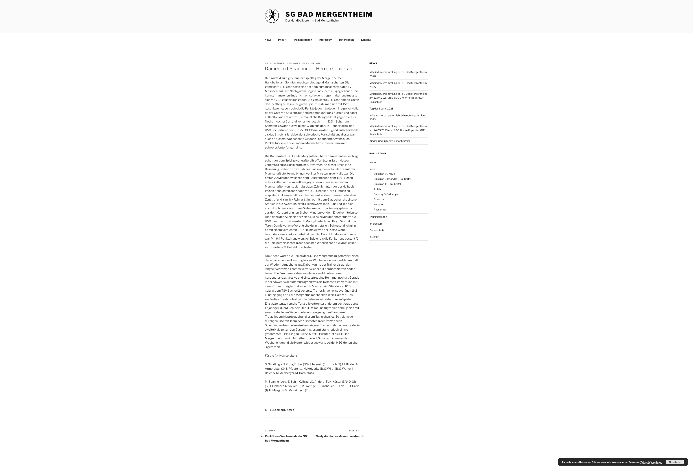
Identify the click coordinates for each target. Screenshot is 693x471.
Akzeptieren (675, 462)
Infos (281, 39)
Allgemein (277, 410)
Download (379, 199)
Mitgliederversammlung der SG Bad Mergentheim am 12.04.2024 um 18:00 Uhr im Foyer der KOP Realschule (398, 97)
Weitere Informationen (651, 462)
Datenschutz (346, 39)
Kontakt (366, 39)
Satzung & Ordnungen (386, 194)
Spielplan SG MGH (384, 173)
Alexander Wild (311, 63)
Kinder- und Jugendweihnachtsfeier (389, 140)
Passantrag (380, 209)
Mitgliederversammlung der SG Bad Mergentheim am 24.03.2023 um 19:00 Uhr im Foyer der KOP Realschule (398, 130)
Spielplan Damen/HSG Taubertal (392, 178)
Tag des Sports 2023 (381, 108)
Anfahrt (378, 189)
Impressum (325, 39)
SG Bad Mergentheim (329, 14)
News (268, 39)
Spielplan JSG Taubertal (387, 183)
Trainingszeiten (302, 39)
